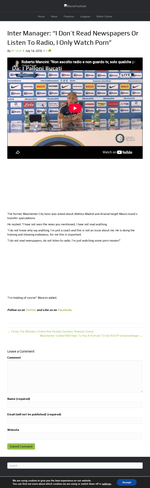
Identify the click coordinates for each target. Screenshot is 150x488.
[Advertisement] (75, 186)
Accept (126, 482)
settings (106, 484)
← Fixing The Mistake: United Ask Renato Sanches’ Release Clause (50, 331)
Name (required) (18, 399)
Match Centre (104, 16)
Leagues (85, 16)
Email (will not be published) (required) (34, 414)
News (54, 16)
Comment (14, 357)
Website (13, 430)
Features (69, 16)
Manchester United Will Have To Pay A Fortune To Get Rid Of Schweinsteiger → (91, 335)
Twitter (31, 310)
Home (41, 16)
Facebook (64, 310)
